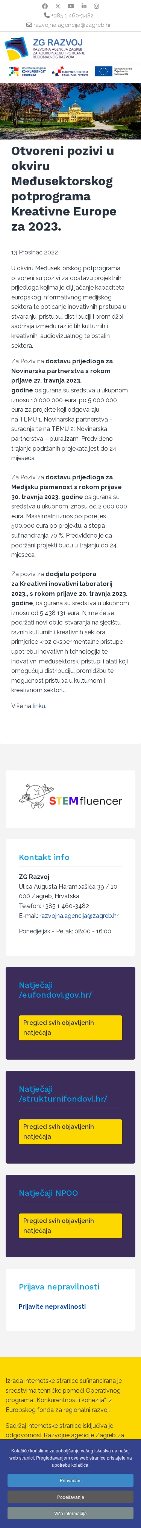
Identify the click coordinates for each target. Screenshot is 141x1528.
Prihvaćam (71, 1480)
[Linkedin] (84, 6)
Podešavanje (70, 1497)
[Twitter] (58, 6)
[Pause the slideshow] (118, 111)
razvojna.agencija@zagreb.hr (72, 25)
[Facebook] (45, 6)
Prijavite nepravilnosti (52, 1306)
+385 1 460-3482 (72, 15)
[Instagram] (96, 6)
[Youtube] (71, 6)
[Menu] (16, 40)
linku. (39, 706)
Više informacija (70, 1513)
